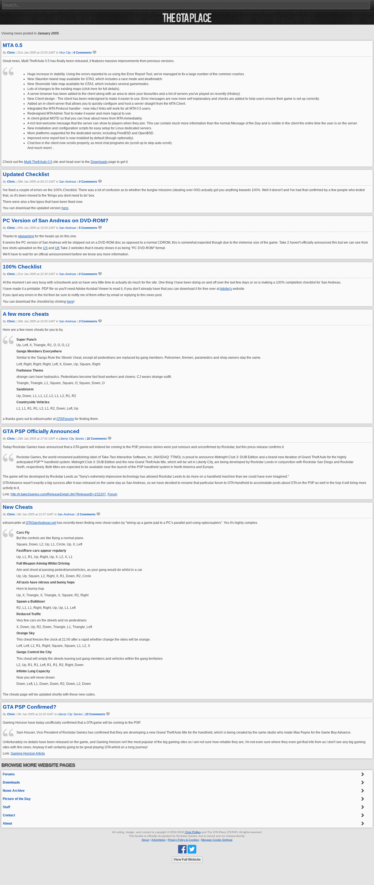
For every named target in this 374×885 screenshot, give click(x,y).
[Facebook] (182, 848)
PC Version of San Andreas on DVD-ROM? (55, 220)
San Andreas (67, 181)
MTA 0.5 (12, 45)
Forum (112, 494)
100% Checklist (22, 267)
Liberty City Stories (71, 438)
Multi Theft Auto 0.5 (38, 162)
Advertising (158, 839)
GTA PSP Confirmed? (29, 707)
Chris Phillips (193, 832)
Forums (9, 774)
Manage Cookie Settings (216, 839)
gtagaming (26, 236)
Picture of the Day (17, 799)
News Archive (14, 791)
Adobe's (226, 289)
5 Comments (88, 227)
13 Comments (95, 714)
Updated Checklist (26, 174)
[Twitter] (192, 848)
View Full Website (187, 859)
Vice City (65, 52)
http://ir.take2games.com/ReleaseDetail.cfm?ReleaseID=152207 (58, 494)
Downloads (99, 162)
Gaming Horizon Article (28, 753)
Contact (9, 815)
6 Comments (82, 52)
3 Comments (88, 321)
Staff (6, 807)
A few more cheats (26, 314)
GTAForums (65, 419)
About (7, 823)
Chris (11, 52)
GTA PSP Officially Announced (41, 431)
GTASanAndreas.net (41, 523)
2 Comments (86, 514)
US (45, 248)
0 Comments (88, 181)
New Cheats (18, 507)
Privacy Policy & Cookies (183, 839)
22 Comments (97, 438)
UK (57, 248)
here (65, 208)
